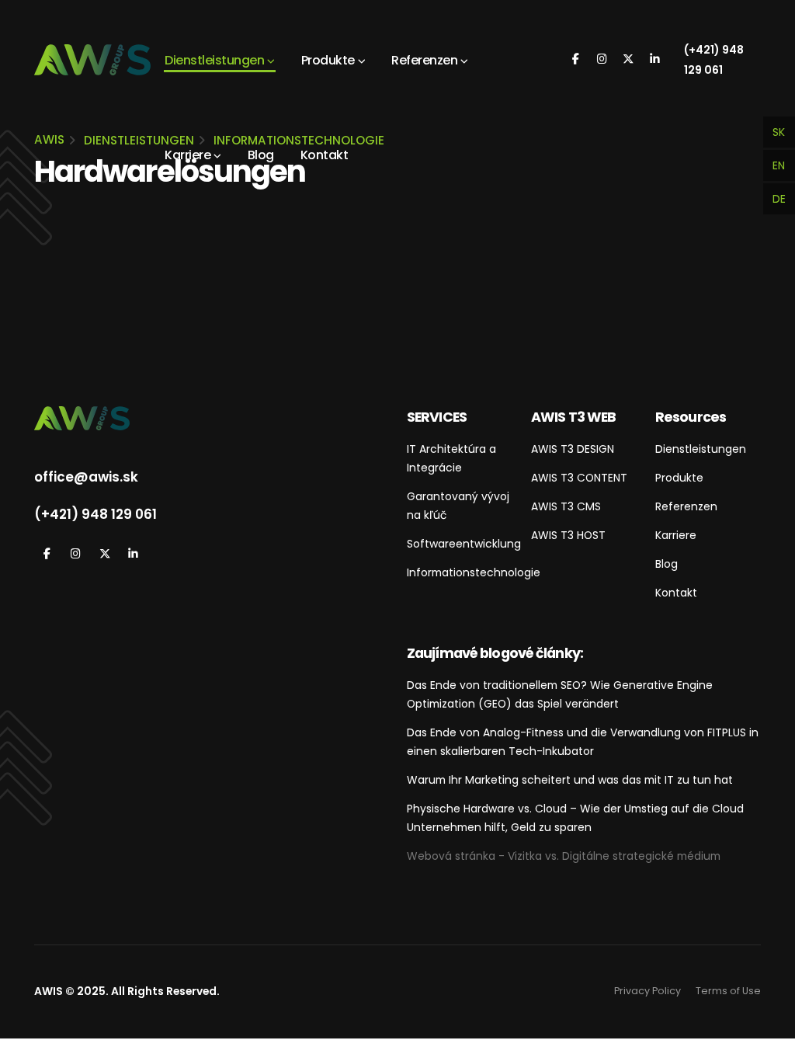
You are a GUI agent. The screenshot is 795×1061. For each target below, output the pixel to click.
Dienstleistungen (214, 60)
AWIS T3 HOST (568, 535)
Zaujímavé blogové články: (495, 653)
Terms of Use (728, 990)
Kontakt (324, 155)
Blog (261, 155)
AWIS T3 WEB (573, 416)
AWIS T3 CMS (566, 506)
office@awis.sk (86, 477)
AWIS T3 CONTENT (579, 477)
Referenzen (424, 60)
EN (778, 165)
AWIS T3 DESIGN (572, 449)
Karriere (187, 155)
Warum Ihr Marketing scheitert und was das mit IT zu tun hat (570, 780)
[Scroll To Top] (767, 1043)
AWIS (49, 139)
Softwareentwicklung (464, 543)
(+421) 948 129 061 (714, 60)
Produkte (328, 60)
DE (779, 199)
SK (778, 132)
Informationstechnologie (473, 572)
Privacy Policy (647, 990)
